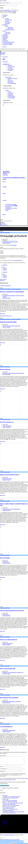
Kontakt (4, 39)
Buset (4, 425)
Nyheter (4, 16)
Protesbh (7, 23)
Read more (2, 313)
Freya (9, 672)
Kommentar (3, 755)
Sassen (22, 295)
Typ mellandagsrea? (6, 726)
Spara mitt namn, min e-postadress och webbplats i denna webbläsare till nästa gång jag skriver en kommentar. (13, 775)
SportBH (10, 67)
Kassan (4, 822)
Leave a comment (6, 243)
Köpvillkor (5, 38)
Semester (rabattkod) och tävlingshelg (12, 291)
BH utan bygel (8, 19)
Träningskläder (11, 96)
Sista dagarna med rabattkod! (9, 697)
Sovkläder (5, 34)
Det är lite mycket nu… (7, 422)
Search (14, 12)
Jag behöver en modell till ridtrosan (11, 796)
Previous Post (3, 279)
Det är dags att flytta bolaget (10, 800)
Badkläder (5, 24)
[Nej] (17, 843)
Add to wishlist (6, 172)
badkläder (5, 672)
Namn (2, 766)
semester (5, 296)
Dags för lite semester (8, 807)
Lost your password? (5, 10)
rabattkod (18, 295)
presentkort (11, 241)
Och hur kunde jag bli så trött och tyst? (12, 610)
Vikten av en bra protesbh (9, 804)
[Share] (1, 837)
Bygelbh (7, 18)
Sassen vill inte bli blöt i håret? (9, 474)
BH (3, 17)
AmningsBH (11, 69)
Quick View (5, 175)
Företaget (4, 200)
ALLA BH (7, 64)
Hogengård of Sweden (5, 289)
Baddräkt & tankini (9, 29)
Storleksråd (5, 40)
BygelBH (10, 65)
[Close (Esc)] (0, 837)
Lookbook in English (7, 44)
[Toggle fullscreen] (3, 837)
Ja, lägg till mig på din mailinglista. (9, 788)
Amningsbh (8, 22)
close (5, 0)
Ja (11, 843)
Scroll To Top (13, 839)
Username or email (5, 2)
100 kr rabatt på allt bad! (7, 668)
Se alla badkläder (12, 83)
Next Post (2, 280)
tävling (16, 241)
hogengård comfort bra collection (10, 373)
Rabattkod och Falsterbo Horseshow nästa (13, 811)
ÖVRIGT (7, 90)
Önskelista (5, 37)
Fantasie (4, 643)
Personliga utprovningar (8, 42)
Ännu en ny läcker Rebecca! (8, 639)
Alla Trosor (7, 32)
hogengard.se (6, 241)
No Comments (13, 801)
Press (6, 210)
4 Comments (15, 797)
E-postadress (3, 768)
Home (1, 230)
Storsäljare (5, 15)
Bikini (6, 26)
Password (2, 5)
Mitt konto (5, 56)
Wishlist (5, 46)
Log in (2, 7)
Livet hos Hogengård (7, 43)
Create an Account (12, 11)
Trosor (4, 31)
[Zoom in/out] (4, 837)
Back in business (5, 369)
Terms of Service (9, 779)
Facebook (14, 245)
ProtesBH (10, 70)
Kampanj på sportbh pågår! (8, 322)
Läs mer (14, 843)
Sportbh (7, 21)
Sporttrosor (8, 33)
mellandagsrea (12, 701)
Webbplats (2, 771)
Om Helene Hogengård (10, 204)
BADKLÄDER (8, 77)
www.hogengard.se (17, 260)
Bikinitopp (10, 27)
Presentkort (5, 35)
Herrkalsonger (11, 97)
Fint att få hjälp (5, 558)
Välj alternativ (6, 171)
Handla (4, 58)
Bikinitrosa (10, 28)
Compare (5, 173)
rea (22, 672)
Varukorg (5, 64)
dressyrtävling (6, 295)
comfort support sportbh (8, 325)
